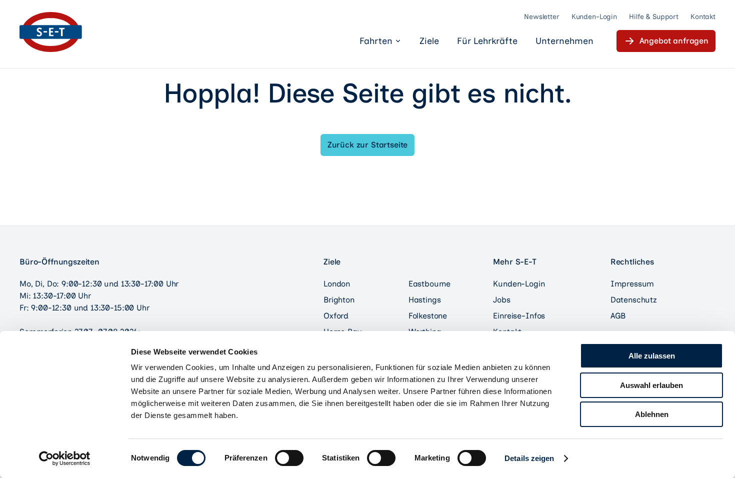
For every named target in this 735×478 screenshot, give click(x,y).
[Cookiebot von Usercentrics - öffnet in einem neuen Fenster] (64, 458)
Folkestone (427, 315)
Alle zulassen (651, 356)
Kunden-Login (594, 16)
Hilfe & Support (653, 16)
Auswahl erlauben (651, 385)
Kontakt (703, 16)
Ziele (429, 41)
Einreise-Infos (519, 315)
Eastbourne (429, 283)
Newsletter (542, 16)
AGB (618, 315)
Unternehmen (565, 41)
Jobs (501, 299)
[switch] (289, 458)
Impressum (632, 283)
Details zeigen (529, 458)
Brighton (339, 299)
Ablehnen (651, 414)
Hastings (424, 299)
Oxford (336, 315)
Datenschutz (633, 299)
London (337, 283)
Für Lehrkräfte (487, 41)
